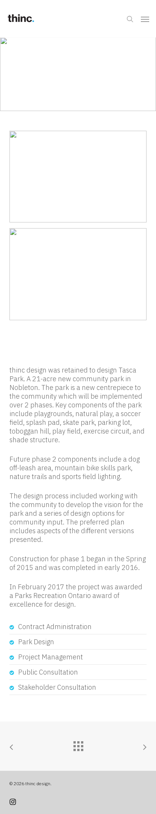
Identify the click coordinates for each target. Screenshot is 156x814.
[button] (145, 19)
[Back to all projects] (78, 744)
